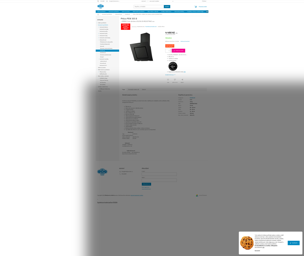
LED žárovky (103, 82)
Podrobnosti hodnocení (150, 26)
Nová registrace (145, 187)
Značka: (161, 26)
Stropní (102, 57)
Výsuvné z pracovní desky (106, 48)
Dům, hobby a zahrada (103, 76)
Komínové (102, 50)
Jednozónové (103, 61)
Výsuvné (102, 46)
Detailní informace (169, 75)
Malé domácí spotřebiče (104, 70)
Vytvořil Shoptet (203, 195)
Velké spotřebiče (102, 23)
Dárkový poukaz (102, 67)
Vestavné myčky (103, 33)
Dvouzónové (103, 63)
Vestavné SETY (103, 65)
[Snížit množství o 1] (171, 51)
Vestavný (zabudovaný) (105, 55)
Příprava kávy (103, 72)
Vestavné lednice (104, 27)
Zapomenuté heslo (146, 189)
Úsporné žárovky (104, 80)
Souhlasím (294, 243)
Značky (99, 91)
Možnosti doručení (185, 41)
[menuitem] (101, 11)
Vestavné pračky (104, 31)
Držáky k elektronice (103, 87)
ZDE (185, 72)
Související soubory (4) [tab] (133, 89)
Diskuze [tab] (144, 89)
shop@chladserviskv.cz (127, 171)
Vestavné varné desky (105, 38)
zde (263, 247)
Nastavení (257, 250)
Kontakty (144, 1)
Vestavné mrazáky (104, 29)
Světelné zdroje (103, 78)
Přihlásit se (146, 184)
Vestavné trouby (104, 35)
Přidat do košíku (180, 50)
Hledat (167, 6)
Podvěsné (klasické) (105, 44)
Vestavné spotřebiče (103, 25)
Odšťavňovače (103, 74)
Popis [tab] (123, 89)
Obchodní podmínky (154, 1)
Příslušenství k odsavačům (106, 42)
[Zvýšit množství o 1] (171, 50)
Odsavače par (103, 40)
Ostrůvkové (103, 52)
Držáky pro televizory (105, 89)
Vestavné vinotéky (104, 59)
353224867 (124, 174)
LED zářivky (102, 84)
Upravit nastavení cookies (137, 195)
